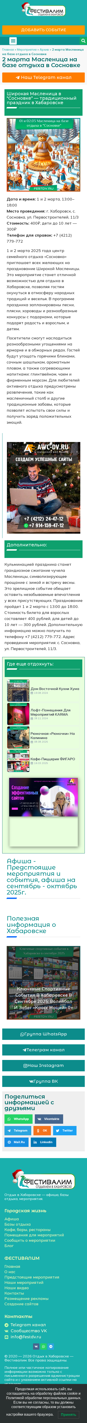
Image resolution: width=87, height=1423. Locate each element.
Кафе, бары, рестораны (27, 1229)
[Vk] (36, 1346)
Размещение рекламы (26, 1298)
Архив (44, 49)
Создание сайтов (21, 1303)
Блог (9, 1245)
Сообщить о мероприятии (29, 1240)
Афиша (11, 1218)
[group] (43, 797)
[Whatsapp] (43, 1346)
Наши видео (16, 1287)
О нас (9, 1271)
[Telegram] (51, 1346)
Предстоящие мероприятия (31, 1277)
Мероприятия (27, 49)
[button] (13, 41)
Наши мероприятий (24, 1282)
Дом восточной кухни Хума (55, 688)
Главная (8, 49)
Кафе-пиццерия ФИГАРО (53, 759)
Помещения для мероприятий (34, 1234)
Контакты (14, 1293)
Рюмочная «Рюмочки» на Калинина (53, 735)
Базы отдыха (17, 1224)
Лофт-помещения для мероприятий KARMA (50, 712)
